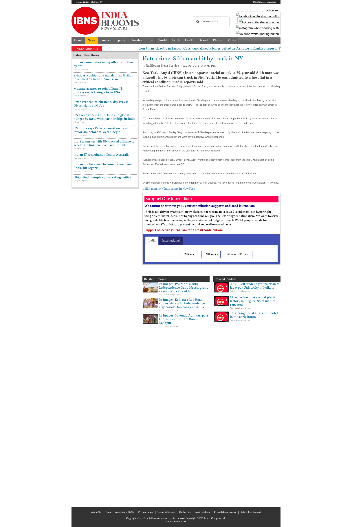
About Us (96, 512)
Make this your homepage (264, 2)
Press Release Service (225, 512)
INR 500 (189, 254)
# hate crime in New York (178, 189)
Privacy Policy (145, 512)
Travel (203, 40)
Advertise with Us (124, 512)
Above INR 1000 (238, 254)
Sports (120, 40)
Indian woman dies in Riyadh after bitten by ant (103, 64)
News (91, 40)
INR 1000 (211, 254)
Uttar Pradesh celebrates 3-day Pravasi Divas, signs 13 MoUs (101, 104)
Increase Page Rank (176, 521)
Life (150, 40)
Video (232, 40)
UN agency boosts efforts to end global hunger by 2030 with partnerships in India (104, 117)
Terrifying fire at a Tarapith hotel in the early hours (254, 315)
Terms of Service (166, 512)
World (162, 40)
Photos (217, 40)
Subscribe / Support (251, 512)
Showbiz (136, 40)
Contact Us (185, 512)
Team (108, 512)
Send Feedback (202, 512)
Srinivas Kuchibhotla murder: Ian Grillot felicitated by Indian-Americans (103, 77)
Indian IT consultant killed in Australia (101, 155)
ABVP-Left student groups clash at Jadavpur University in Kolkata (254, 286)
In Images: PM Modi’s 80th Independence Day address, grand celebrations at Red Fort (183, 288)
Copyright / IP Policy (197, 518)
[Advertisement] (105, 347)
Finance (105, 40)
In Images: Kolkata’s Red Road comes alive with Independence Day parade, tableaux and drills (182, 304)
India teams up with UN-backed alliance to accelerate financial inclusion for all (104, 143)
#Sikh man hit (151, 189)
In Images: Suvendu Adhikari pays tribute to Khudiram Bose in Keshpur (184, 319)
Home (78, 40)
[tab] (151, 241)
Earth (176, 40)
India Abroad (86, 49)
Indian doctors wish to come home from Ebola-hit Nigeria (103, 166)
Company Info (218, 518)
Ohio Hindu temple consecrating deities (102, 177)
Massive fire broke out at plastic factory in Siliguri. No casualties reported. (253, 301)
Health (189, 40)
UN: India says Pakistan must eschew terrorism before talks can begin (100, 130)
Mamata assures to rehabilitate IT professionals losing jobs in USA (98, 91)
